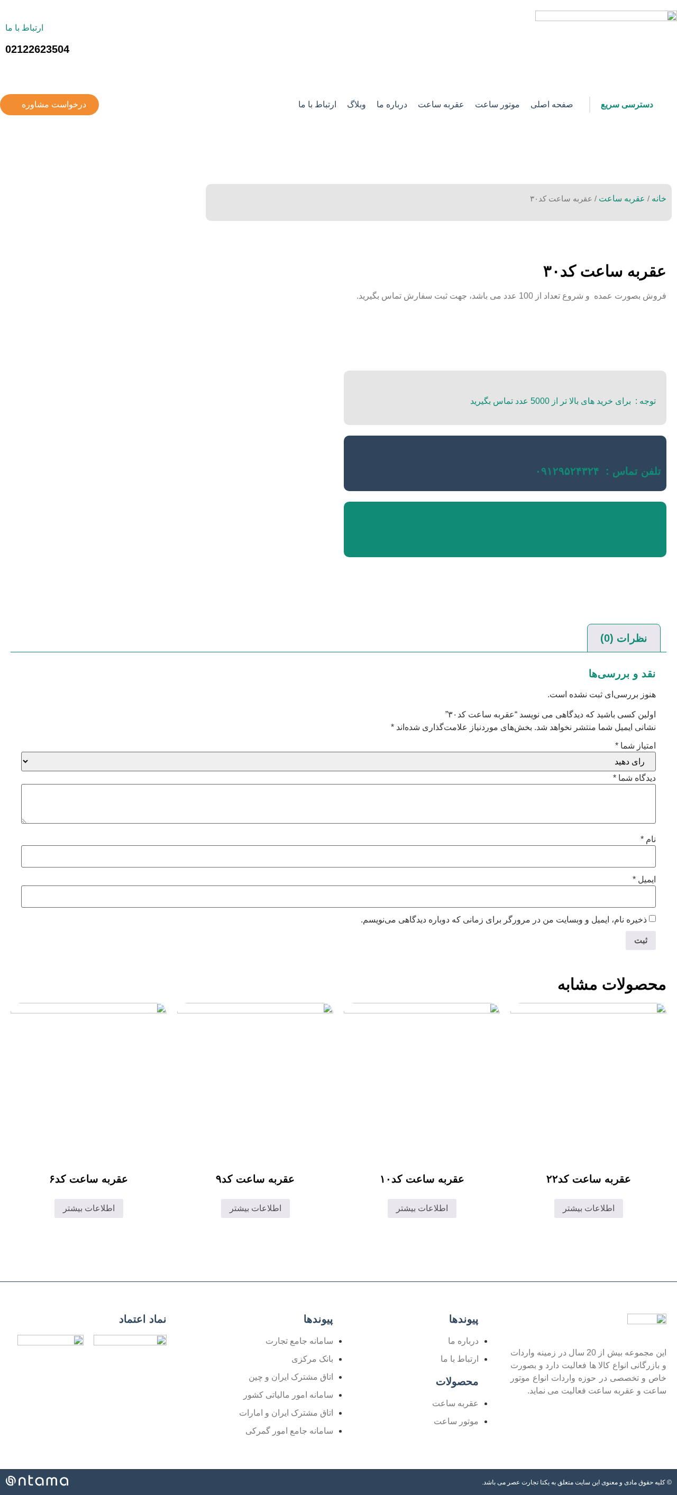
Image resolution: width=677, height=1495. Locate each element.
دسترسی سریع (627, 104)
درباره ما (392, 104)
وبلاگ (356, 104)
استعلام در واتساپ (619, 537)
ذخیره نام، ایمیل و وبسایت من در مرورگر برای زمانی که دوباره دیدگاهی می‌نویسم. (504, 920)
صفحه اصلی (551, 104)
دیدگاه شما (634, 778)
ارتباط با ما (24, 27)
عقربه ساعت (441, 104)
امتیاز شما (635, 746)
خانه (659, 198)
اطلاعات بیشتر (589, 1208)
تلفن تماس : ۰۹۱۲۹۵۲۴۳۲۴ (598, 471)
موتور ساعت (497, 104)
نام (648, 839)
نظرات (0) (623, 638)
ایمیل (644, 879)
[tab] (624, 638)
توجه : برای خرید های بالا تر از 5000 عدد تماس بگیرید (563, 400)
